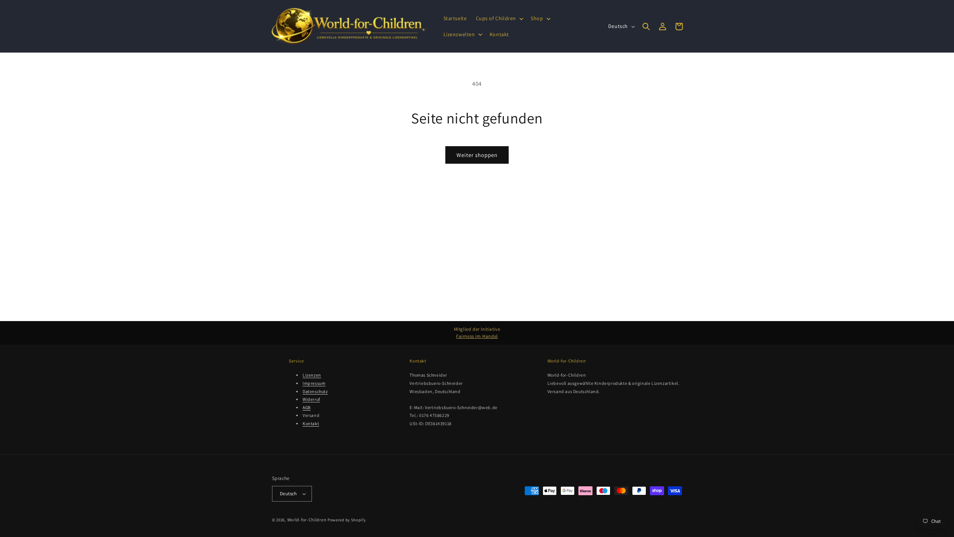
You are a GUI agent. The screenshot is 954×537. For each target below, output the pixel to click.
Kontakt (311, 423)
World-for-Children (307, 519)
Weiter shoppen (477, 154)
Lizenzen (312, 375)
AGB (307, 407)
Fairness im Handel (477, 336)
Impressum (314, 383)
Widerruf (311, 399)
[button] (499, 18)
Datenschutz (315, 391)
